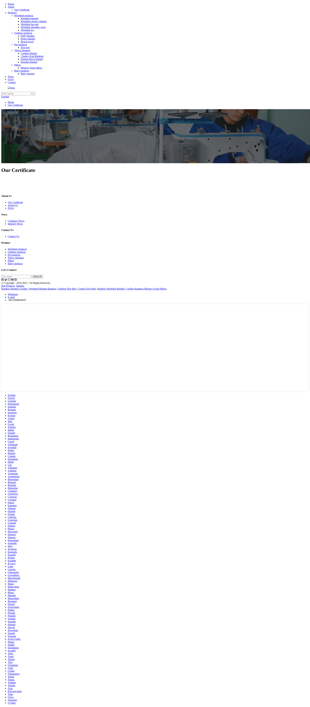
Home (11, 4)
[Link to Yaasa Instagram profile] (9, 280)
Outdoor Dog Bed (67, 288)
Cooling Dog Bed (87, 288)
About (11, 6)
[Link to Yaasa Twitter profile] (6, 280)
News (11, 76)
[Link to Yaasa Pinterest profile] (15, 280)
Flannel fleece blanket (32, 59)
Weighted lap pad (29, 24)
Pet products (20, 44)
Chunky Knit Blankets (32, 56)
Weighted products (23, 15)
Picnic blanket (28, 38)
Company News (16, 220)
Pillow (17, 65)
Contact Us (13, 236)
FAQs (11, 79)
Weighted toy (27, 30)
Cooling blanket (29, 53)
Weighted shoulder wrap (33, 27)
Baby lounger (28, 73)
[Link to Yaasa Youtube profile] (12, 280)
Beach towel (27, 41)
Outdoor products (23, 33)
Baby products (21, 70)
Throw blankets (22, 50)
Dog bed (25, 47)
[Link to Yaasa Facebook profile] (3, 280)
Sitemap (20, 285)
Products (12, 12)
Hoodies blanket (29, 62)
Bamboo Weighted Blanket (111, 288)
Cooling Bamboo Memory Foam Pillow (146, 288)
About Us (13, 205)
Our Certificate (21, 9)
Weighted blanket (29, 18)
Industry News (15, 223)
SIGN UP (37, 276)
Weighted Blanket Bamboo (42, 288)
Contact (12, 82)
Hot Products (8, 285)
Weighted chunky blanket (34, 21)
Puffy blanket (27, 36)
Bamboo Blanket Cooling (14, 288)
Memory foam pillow (31, 67)
